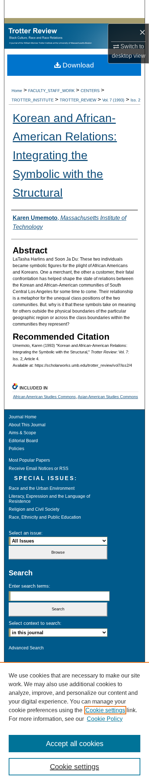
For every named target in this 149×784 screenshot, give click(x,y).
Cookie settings (105, 710)
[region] (74, 723)
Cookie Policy (105, 719)
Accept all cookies (74, 744)
